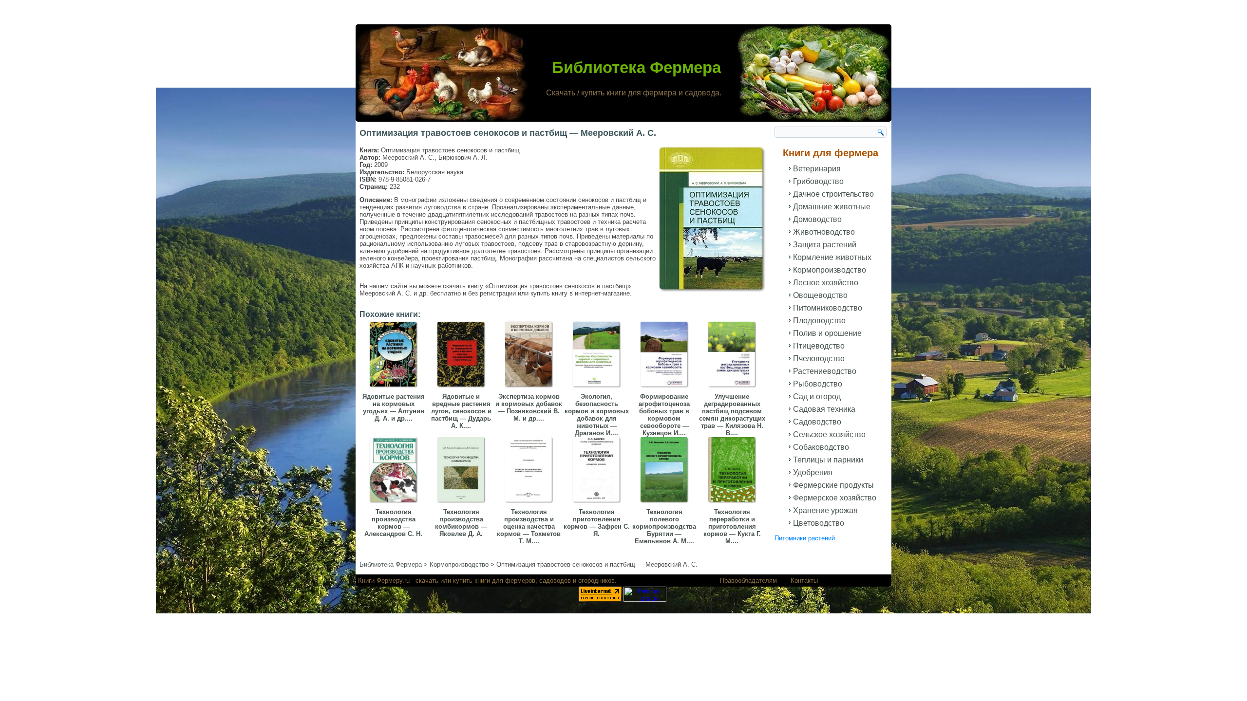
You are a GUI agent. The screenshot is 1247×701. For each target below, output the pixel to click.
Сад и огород (817, 396)
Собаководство (821, 447)
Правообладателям (748, 580)
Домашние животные (831, 207)
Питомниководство (827, 308)
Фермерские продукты (833, 485)
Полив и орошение (827, 333)
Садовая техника (824, 409)
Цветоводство (818, 523)
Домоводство (817, 219)
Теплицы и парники (828, 460)
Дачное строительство (833, 194)
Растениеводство (824, 371)
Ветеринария (817, 169)
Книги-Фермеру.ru (384, 580)
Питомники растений (805, 538)
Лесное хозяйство (825, 282)
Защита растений (824, 244)
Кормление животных (832, 257)
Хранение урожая (825, 510)
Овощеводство (820, 295)
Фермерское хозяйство (834, 498)
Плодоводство (819, 320)
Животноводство (824, 232)
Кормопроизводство (829, 270)
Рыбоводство (817, 384)
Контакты (804, 580)
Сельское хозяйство (829, 434)
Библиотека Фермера (636, 67)
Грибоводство (818, 181)
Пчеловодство (819, 358)
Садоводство (817, 422)
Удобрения (812, 472)
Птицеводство (819, 346)
